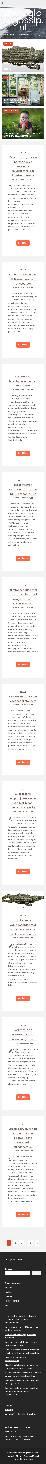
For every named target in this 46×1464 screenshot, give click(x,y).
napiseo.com (24, 1439)
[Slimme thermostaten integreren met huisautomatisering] (23, 123)
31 (30, 1242)
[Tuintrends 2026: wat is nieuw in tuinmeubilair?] (23, 90)
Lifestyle (23, 585)
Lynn (32, 179)
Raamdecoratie (12, 1301)
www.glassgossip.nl (23, 21)
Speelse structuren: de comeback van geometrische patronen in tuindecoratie (22, 1391)
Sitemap (9, 1409)
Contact (9, 1405)
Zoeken (9, 1269)
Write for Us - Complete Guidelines (20, 1414)
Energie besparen (23, 480)
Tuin (23, 372)
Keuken (8, 1292)
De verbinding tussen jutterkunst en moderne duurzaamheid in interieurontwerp (21, 1319)
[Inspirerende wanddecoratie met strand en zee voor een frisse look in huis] (23, 56)
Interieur (23, 153)
